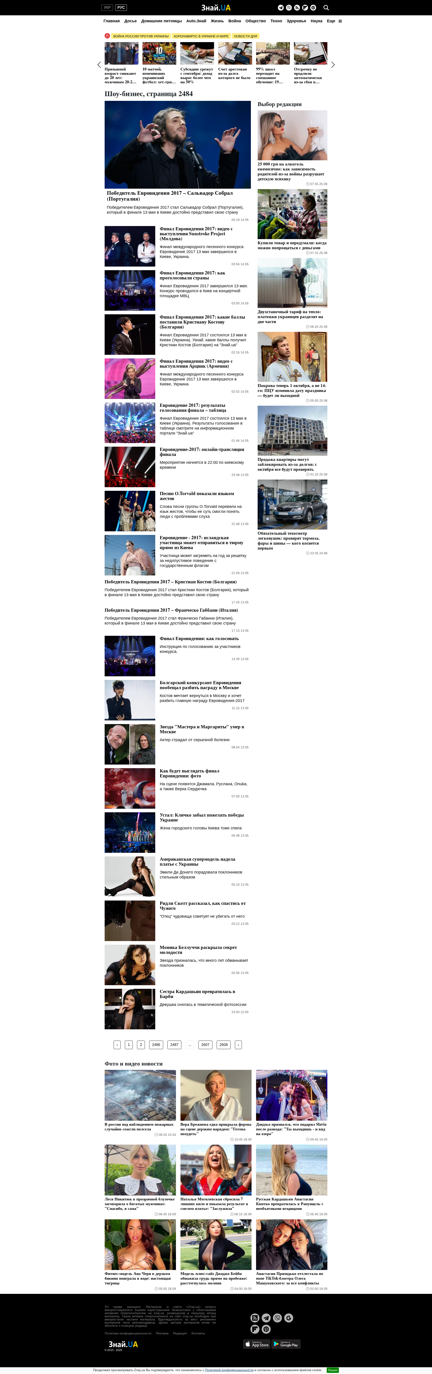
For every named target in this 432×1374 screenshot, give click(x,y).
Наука (316, 21)
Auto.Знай (196, 21)
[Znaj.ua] (216, 7)
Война (234, 21)
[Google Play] (286, 1344)
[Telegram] (281, 8)
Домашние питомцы (161, 21)
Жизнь (217, 21)
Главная (112, 21)
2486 (156, 1045)
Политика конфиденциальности (128, 1333)
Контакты (198, 1333)
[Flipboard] (305, 8)
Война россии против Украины (141, 36)
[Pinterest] (313, 8)
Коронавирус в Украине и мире (201, 36)
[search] (326, 7)
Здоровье (296, 21)
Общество (255, 21)
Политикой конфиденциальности (229, 1370)
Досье (130, 21)
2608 (224, 1045)
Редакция (180, 1333)
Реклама (162, 1333)
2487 (174, 1045)
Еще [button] (331, 21)
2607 (205, 1045)
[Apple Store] (257, 1344)
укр (107, 7)
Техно (276, 21)
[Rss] (297, 8)
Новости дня (245, 36)
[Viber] (289, 8)
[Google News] (288, 1317)
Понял (333, 1370)
